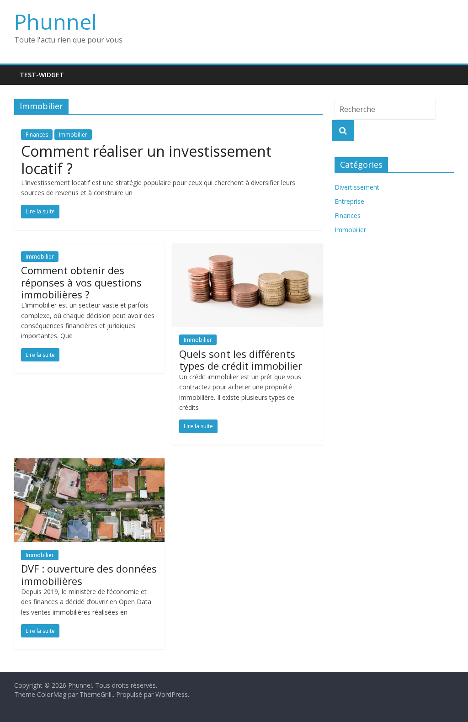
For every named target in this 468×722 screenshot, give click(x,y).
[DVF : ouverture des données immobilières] (89, 464)
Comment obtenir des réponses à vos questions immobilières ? (81, 282)
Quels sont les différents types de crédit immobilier (240, 359)
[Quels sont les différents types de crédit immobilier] (247, 249)
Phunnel (55, 21)
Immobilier (73, 134)
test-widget (42, 74)
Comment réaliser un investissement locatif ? (146, 159)
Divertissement (357, 187)
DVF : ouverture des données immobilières (89, 574)
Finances (37, 134)
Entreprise (349, 201)
